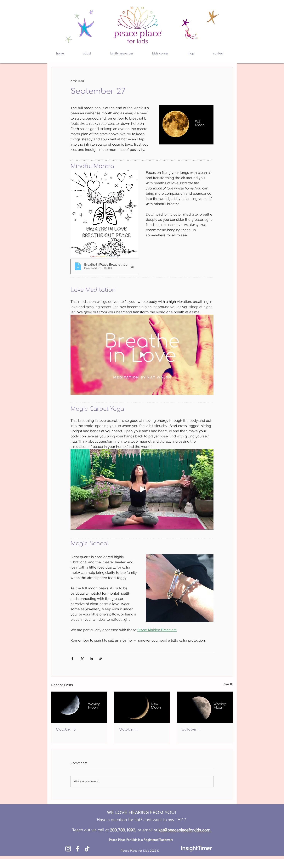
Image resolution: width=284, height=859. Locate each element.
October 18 (66, 729)
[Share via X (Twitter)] (82, 658)
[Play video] (142, 355)
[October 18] (79, 707)
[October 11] (142, 707)
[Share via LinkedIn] (91, 658)
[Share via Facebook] (72, 658)
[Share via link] (101, 658)
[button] (87, 53)
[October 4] (205, 707)
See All (228, 684)
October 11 (128, 729)
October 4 (190, 729)
